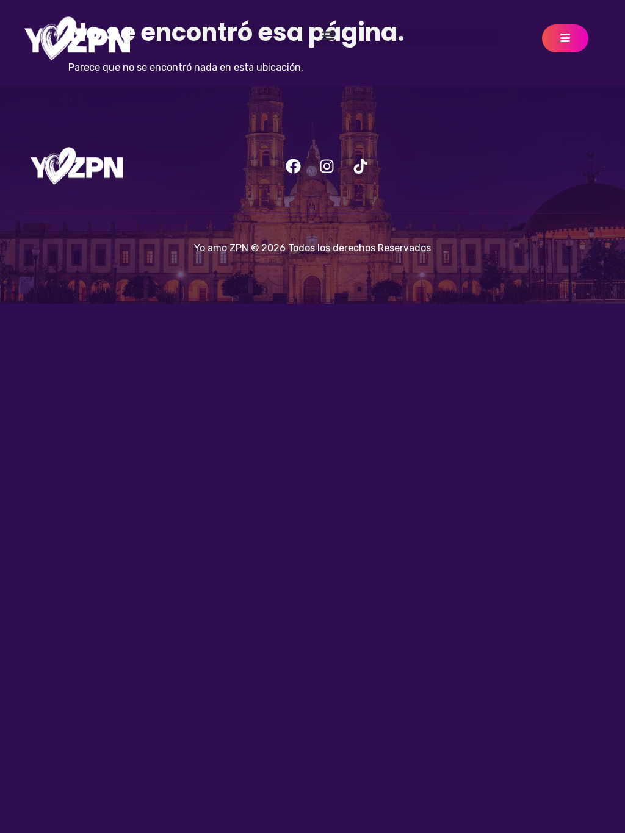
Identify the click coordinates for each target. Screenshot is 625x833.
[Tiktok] (360, 166)
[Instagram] (327, 166)
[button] (328, 36)
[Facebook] (293, 166)
